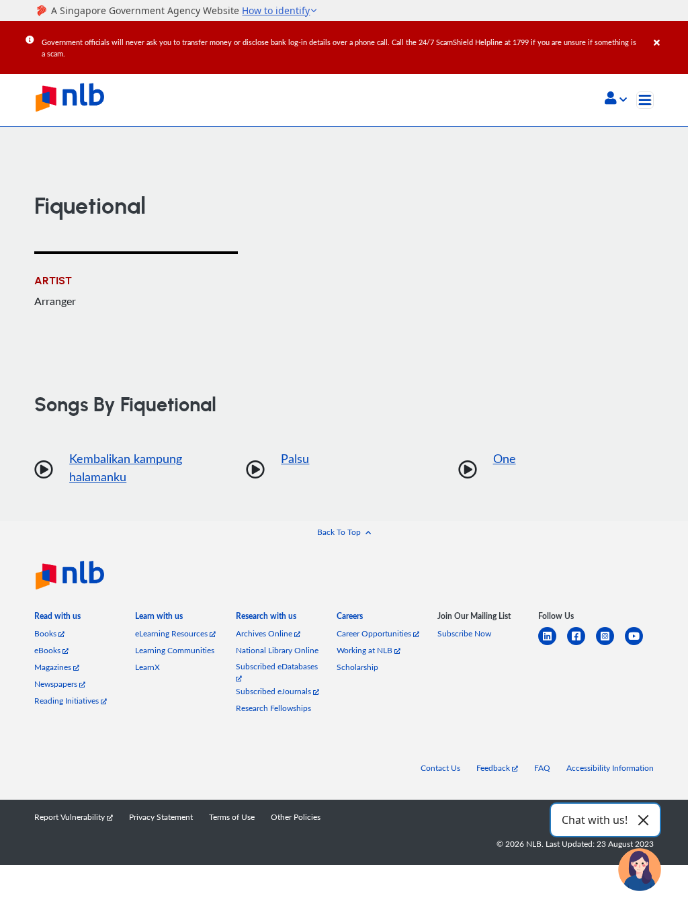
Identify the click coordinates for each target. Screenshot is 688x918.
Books (46, 633)
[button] (616, 99)
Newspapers (56, 684)
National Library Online (277, 650)
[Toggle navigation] (645, 100)
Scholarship (357, 667)
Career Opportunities (375, 633)
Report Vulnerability (70, 817)
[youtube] (639, 644)
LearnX (147, 667)
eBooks (48, 650)
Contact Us (440, 768)
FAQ (542, 768)
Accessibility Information (610, 768)
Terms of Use (232, 817)
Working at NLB (365, 650)
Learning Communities (174, 650)
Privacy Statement (161, 817)
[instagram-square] (610, 644)
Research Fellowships (273, 708)
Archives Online (265, 633)
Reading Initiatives (67, 701)
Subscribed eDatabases (277, 666)
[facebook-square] (581, 644)
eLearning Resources (172, 633)
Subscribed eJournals (274, 691)
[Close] (668, 32)
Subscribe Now (464, 633)
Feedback (494, 768)
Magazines (53, 667)
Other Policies (295, 817)
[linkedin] (552, 644)
